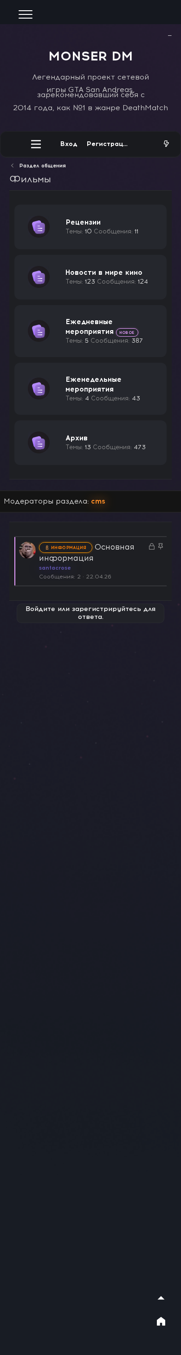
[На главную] (161, 1321)
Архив (76, 438)
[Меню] (36, 144)
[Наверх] (161, 1298)
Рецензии (83, 222)
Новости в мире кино (103, 272)
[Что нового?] (166, 144)
